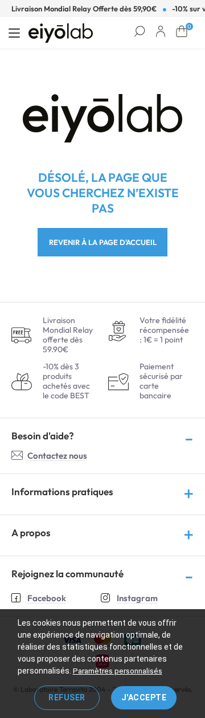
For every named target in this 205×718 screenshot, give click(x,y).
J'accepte (144, 697)
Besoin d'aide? (42, 436)
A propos (31, 532)
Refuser (66, 697)
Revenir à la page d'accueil (103, 242)
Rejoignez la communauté (67, 574)
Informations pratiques (62, 491)
